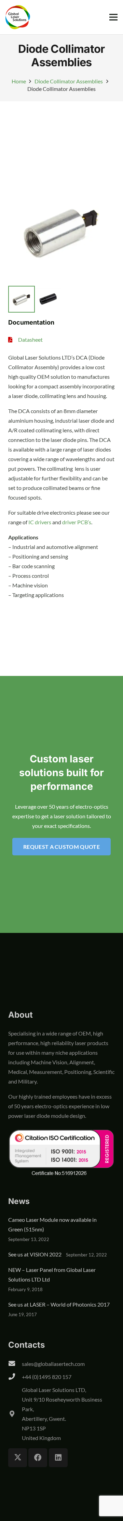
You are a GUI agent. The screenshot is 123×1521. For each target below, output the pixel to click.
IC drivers (39, 522)
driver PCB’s (76, 522)
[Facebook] (37, 1457)
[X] (17, 1457)
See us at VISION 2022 (35, 1254)
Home (19, 81)
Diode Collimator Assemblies (69, 81)
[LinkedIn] (58, 1457)
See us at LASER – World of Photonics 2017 (59, 1304)
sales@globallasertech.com (53, 1363)
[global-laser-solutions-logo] (17, 17)
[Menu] (113, 17)
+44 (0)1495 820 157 (46, 1376)
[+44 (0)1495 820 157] (15, 1377)
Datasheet (30, 339)
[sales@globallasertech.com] (15, 1364)
